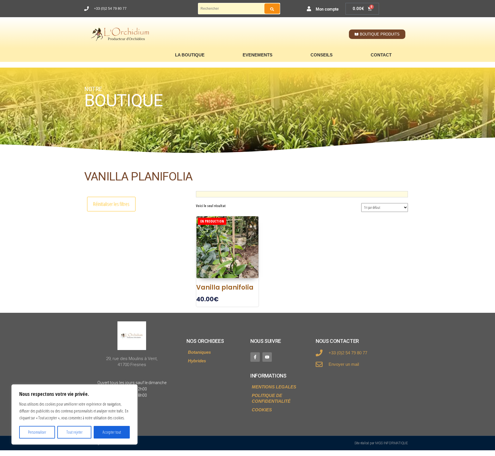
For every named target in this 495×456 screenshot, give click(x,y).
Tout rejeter (74, 432)
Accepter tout (112, 432)
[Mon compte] (309, 8)
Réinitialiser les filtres (111, 204)
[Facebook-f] (255, 357)
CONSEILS (322, 54)
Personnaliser (37, 432)
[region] (74, 414)
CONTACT (381, 54)
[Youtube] (267, 357)
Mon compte (327, 9)
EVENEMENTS (257, 54)
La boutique (190, 54)
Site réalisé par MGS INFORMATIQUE (381, 443)
